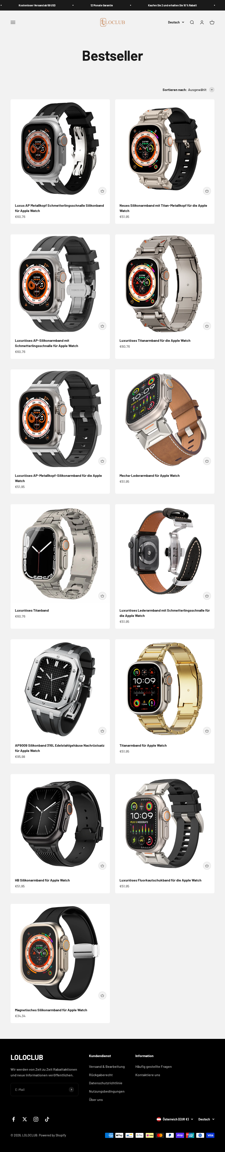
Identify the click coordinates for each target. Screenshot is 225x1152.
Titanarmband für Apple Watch (143, 745)
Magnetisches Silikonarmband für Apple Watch (51, 1010)
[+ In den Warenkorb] (102, 191)
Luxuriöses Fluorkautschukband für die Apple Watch (160, 880)
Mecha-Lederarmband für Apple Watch (150, 475)
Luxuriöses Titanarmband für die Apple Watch (155, 340)
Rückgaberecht (101, 1075)
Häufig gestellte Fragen (153, 1066)
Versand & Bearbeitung (107, 1066)
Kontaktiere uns (147, 1075)
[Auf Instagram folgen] (36, 1119)
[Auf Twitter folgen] (25, 1119)
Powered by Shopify (52, 1135)
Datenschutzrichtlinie (105, 1083)
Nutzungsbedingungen (107, 1091)
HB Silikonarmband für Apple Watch (42, 880)
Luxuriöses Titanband (32, 610)
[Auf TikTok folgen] (47, 1119)
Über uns (96, 1099)
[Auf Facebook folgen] (13, 1119)
